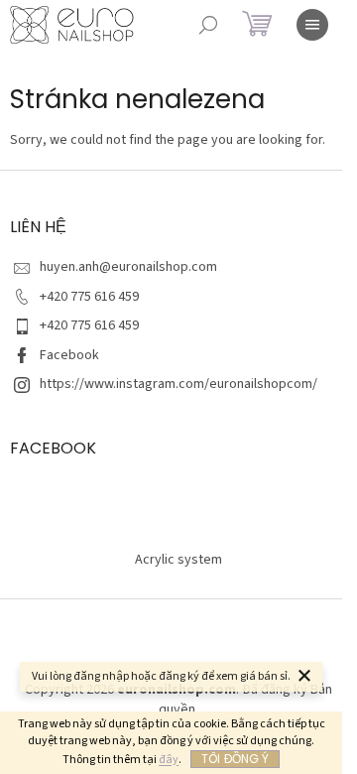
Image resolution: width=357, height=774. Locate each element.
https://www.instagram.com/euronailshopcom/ (178, 384)
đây (168, 759)
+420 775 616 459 (89, 297)
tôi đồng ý (235, 758)
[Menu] (312, 25)
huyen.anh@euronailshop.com (128, 267)
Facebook (69, 355)
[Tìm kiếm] (208, 25)
